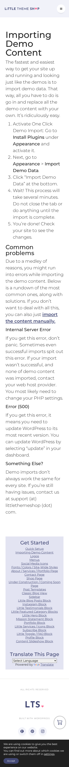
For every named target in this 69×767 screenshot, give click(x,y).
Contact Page (34, 574)
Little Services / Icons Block (34, 626)
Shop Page (34, 578)
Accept (11, 760)
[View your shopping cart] (60, 724)
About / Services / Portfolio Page (34, 571)
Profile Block (34, 637)
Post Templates (34, 589)
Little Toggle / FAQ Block (34, 634)
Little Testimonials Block (34, 608)
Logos (34, 556)
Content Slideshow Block (34, 641)
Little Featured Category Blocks (34, 611)
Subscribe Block (34, 630)
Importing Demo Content (34, 552)
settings (49, 754)
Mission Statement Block (34, 619)
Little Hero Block (34, 615)
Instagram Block (34, 604)
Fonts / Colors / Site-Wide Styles (34, 567)
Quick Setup (34, 549)
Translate (47, 664)
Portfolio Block (34, 623)
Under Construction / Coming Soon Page (35, 584)
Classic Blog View (34, 593)
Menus (34, 560)
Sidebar (34, 597)
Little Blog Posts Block (34, 600)
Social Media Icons (34, 563)
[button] (61, 8)
